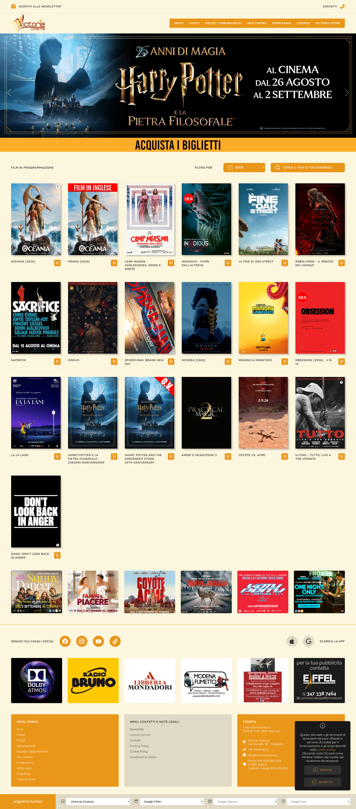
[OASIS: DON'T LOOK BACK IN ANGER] (57, 556)
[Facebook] (65, 642)
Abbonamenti (26, 746)
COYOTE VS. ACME (252, 455)
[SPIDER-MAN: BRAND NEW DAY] (171, 362)
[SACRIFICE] (57, 362)
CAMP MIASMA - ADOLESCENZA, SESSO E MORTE (143, 265)
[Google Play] (308, 642)
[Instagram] (81, 642)
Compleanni (281, 23)
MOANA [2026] (79, 261)
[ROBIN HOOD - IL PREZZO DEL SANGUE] (341, 263)
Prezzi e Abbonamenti (223, 23)
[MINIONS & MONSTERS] (284, 362)
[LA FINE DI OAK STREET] (284, 263)
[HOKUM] (114, 362)
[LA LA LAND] (57, 457)
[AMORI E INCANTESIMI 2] (228, 457)
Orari (178, 23)
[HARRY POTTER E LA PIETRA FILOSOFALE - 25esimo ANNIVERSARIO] (114, 457)
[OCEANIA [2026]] (57, 263)
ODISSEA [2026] (193, 360)
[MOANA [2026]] (114, 263)
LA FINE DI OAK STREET (256, 261)
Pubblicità (23, 774)
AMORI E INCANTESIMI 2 (199, 455)
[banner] (36, 592)
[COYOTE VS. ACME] (284, 457)
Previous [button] (9, 92)
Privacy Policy (139, 746)
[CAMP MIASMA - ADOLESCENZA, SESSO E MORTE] (171, 263)
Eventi (194, 23)
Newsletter (137, 729)
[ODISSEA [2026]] (228, 362)
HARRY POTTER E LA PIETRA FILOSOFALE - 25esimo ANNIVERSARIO (86, 458)
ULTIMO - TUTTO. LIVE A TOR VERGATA (313, 457)
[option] (36, 592)
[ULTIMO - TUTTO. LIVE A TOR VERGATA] (341, 457)
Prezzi (21, 740)
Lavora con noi (140, 735)
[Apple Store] (291, 642)
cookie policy (326, 749)
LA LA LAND (20, 455)
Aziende (303, 23)
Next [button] (346, 92)
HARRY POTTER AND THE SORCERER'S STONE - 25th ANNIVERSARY (143, 458)
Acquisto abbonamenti (32, 751)
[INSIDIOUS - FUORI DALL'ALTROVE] (228, 263)
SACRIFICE (18, 360)
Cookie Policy (139, 751)
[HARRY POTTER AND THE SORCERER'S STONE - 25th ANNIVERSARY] (171, 457)
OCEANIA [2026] (23, 261)
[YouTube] (98, 642)
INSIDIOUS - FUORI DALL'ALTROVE (195, 263)
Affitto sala (24, 768)
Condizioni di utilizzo (143, 757)
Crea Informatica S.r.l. (257, 727)
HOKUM (73, 360)
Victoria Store (328, 23)
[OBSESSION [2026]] (341, 362)
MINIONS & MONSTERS (255, 360)
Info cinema (256, 23)
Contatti (135, 740)
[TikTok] (115, 642)
